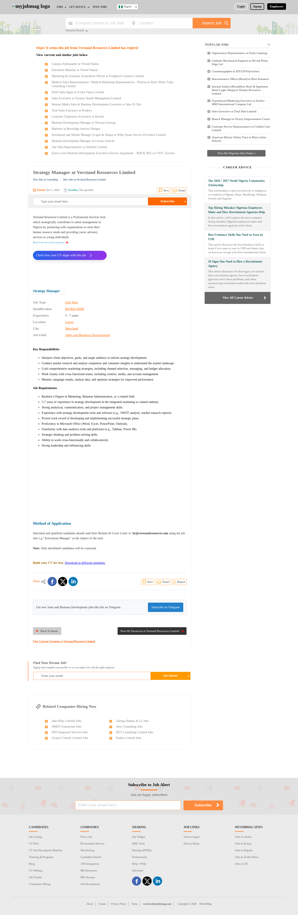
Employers (276, 6)
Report (181, 581)
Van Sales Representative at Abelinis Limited (79, 147)
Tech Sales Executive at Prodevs (72, 110)
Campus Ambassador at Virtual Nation (75, 64)
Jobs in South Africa (247, 857)
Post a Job (86, 836)
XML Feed (138, 843)
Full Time (71, 302)
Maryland (71, 328)
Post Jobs (100, 6)
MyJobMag (205, 903)
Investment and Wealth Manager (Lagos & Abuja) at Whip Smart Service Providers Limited (109, 134)
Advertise (137, 870)
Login (241, 6)
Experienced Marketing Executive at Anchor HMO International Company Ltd (238, 102)
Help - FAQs (139, 863)
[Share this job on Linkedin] (73, 581)
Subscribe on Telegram (165, 607)
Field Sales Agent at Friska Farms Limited (78, 92)
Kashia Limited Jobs (128, 738)
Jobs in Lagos (191, 836)
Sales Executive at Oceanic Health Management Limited (86, 98)
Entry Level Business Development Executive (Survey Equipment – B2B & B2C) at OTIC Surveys (113, 153)
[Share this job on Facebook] (52, 581)
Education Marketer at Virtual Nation (75, 70)
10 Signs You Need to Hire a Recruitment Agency (235, 264)
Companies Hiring (39, 884)
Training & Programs (41, 857)
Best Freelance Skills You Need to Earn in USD (235, 237)
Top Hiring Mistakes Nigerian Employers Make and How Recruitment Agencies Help (236, 210)
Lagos (69, 322)
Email (181, 190)
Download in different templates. (85, 563)
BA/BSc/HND (74, 309)
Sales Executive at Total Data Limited (234, 111)
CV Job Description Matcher (45, 850)
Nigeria (127, 6)
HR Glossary (87, 877)
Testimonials (139, 857)
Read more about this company (48, 242)
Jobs (60, 6)
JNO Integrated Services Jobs (70, 732)
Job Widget (138, 836)
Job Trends (35, 877)
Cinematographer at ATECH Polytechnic (236, 71)
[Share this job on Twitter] (62, 581)
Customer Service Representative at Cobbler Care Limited (241, 128)
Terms (135, 903)
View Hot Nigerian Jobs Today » (236, 153)
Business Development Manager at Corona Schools (83, 141)
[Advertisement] (150, 245)
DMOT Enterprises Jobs (66, 726)
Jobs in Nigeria (244, 850)
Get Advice (77, 6)
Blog (32, 863)
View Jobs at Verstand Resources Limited (84, 179)
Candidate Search (90, 857)
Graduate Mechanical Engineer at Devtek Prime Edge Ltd (240, 62)
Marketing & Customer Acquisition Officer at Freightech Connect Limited (98, 76)
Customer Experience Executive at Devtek (78, 116)
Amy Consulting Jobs (129, 726)
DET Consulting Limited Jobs (134, 732)
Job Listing (35, 836)
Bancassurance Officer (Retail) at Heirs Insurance (240, 79)
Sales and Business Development (87, 335)
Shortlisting (87, 850)
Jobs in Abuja (191, 843)
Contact (102, 903)
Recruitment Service (92, 843)
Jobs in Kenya (243, 843)
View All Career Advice (238, 297)
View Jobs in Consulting (45, 179)
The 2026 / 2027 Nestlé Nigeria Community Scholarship (236, 183)
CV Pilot (34, 843)
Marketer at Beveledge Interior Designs (76, 128)
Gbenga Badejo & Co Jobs (132, 721)
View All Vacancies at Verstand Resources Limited (149, 631)
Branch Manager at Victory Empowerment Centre (241, 119)
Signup (257, 6)
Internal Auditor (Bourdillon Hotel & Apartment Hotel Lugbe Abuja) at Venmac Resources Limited (240, 90)
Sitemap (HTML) (142, 850)
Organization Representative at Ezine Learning (239, 53)
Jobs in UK (241, 863)
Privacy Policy (118, 903)
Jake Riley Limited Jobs (66, 721)
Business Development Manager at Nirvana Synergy (84, 122)
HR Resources (88, 870)
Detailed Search (75, 30)
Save (166, 190)
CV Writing (35, 870)
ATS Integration (89, 863)
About (89, 903)
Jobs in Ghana (243, 836)
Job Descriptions (90, 884)
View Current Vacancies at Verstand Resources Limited (64, 641)
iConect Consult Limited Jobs (70, 738)
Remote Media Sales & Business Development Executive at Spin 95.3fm (96, 104)
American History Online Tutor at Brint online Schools (239, 139)
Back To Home (49, 631)
